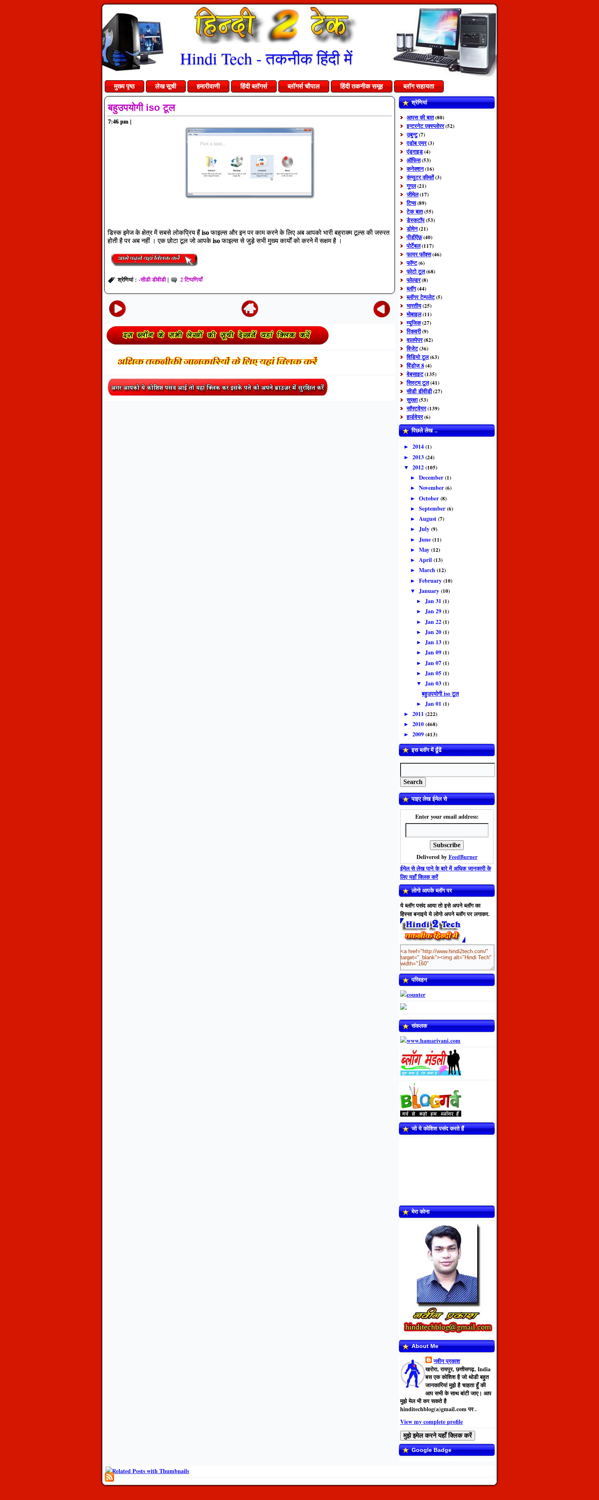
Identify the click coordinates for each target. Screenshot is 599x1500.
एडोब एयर (417, 143)
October (429, 498)
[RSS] (109, 1477)
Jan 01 (434, 703)
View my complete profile (431, 1421)
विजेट (412, 348)
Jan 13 (434, 642)
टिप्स (411, 202)
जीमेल (412, 194)
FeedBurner (463, 856)
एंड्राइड (415, 151)
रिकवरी (414, 331)
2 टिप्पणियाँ (191, 279)
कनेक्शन (415, 168)
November (432, 487)
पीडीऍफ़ (414, 237)
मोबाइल (414, 314)
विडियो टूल (418, 356)
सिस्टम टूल (418, 382)
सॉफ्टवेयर (416, 408)
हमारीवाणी (208, 86)
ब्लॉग (411, 288)
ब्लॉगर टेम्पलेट (421, 297)
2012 (418, 467)
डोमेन (412, 228)
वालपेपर (415, 339)
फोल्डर (414, 279)
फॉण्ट (412, 262)
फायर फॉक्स (419, 254)
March (428, 570)
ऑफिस (414, 160)
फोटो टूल (416, 271)
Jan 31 (434, 601)
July (425, 528)
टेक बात (415, 211)
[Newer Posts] (117, 308)
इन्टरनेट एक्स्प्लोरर (425, 125)
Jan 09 (434, 652)
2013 (418, 457)
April (426, 559)
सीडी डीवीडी (153, 279)
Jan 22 (434, 621)
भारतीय (414, 305)
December (432, 477)
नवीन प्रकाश (447, 1361)
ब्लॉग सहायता (418, 86)
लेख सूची (165, 86)
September (433, 508)
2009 (418, 734)
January (430, 590)
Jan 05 (434, 673)
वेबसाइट (415, 374)
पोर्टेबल (414, 245)
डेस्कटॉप (416, 220)
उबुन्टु (412, 134)
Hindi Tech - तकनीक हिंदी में (266, 58)
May (425, 549)
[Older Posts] (382, 308)
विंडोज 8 (415, 365)
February (431, 580)
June (425, 539)
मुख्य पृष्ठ (124, 86)
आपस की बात (420, 117)
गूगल (411, 185)
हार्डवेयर (415, 416)
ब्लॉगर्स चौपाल (304, 86)
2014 (418, 446)
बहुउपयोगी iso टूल (141, 107)
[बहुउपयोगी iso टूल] (154, 267)
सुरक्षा (412, 399)
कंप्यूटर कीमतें (420, 177)
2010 (418, 724)
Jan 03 (434, 683)
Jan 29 (434, 611)
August (428, 518)
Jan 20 (434, 632)
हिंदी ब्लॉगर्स (253, 86)
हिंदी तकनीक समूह (361, 86)
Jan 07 (434, 663)
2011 (418, 713)
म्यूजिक (414, 322)
